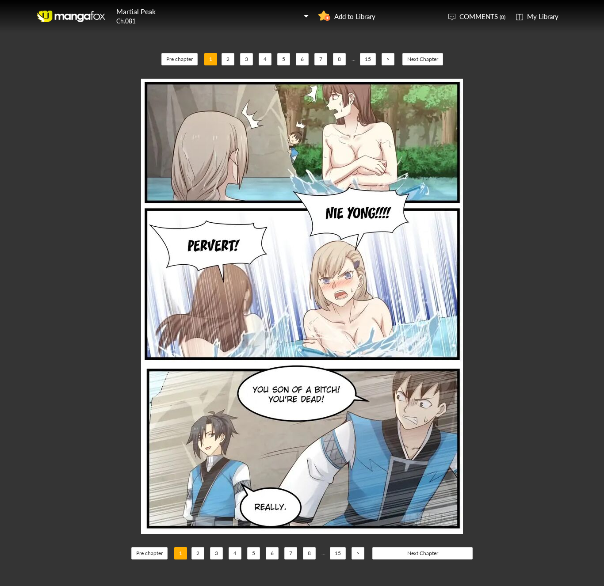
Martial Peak (136, 11)
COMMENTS (482, 16)
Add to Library (354, 16)
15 (368, 59)
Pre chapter (179, 59)
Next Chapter (422, 59)
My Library (542, 16)
